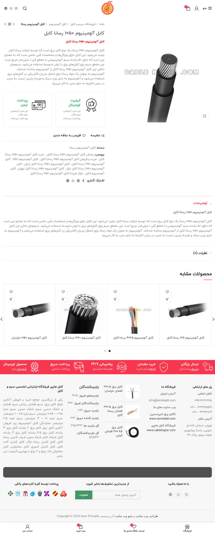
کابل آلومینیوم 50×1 (25, 159)
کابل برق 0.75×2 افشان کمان (113, 431)
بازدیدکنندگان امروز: (86, 403)
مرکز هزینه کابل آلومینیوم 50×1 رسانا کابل (56, 173)
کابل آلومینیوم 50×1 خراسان (29, 338)
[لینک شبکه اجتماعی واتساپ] (11, 8)
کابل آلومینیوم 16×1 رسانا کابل (185, 338)
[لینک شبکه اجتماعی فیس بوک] (83, 180)
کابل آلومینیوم (57, 24)
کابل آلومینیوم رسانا (33, 24)
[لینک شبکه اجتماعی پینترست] (78, 180)
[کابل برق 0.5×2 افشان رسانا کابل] (132, 412)
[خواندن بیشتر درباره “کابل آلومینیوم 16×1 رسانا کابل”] (167, 299)
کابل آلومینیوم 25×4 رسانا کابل (133, 338)
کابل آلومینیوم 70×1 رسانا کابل (81, 338)
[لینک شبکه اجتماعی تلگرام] (6, 8)
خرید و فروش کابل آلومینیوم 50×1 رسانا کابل (68, 159)
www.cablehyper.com (161, 430)
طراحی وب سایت (147, 516)
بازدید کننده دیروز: (87, 418)
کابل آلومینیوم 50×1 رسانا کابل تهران (41, 169)
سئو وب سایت (124, 516)
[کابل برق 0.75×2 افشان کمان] (132, 432)
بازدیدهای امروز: (88, 396)
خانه (101, 24)
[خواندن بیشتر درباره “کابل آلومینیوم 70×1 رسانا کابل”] (63, 299)
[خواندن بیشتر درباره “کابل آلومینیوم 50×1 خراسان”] (11, 299)
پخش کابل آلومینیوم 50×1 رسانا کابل (70, 155)
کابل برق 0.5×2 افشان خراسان (113, 389)
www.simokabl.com (162, 419)
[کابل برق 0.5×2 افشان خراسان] (132, 391)
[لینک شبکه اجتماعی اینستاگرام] (16, 8)
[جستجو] (25, 8)
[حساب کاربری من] (197, 8)
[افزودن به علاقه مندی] (167, 292)
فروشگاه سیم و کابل (82, 24)
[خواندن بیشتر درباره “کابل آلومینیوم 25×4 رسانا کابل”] (115, 299)
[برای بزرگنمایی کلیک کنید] (204, 116)
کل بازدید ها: (90, 426)
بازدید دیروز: (91, 411)
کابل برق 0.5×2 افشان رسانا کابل (113, 411)
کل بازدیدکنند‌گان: (88, 433)
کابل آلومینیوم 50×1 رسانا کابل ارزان (46, 164)
